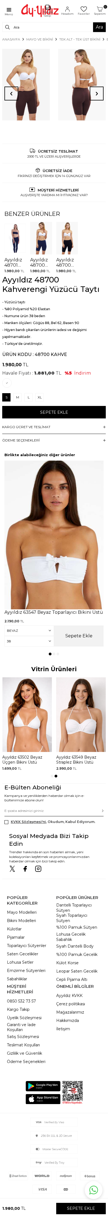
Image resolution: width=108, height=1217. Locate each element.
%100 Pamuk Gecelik (76, 954)
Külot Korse (67, 962)
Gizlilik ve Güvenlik (24, 1053)
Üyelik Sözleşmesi (24, 1017)
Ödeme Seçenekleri (26, 1061)
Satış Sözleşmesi (23, 1036)
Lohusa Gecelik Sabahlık (71, 937)
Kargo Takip (18, 1009)
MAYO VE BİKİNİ (39, 39)
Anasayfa (11, 39)
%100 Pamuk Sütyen (76, 927)
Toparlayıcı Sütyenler (26, 945)
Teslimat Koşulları (23, 1044)
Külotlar (14, 928)
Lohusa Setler (20, 962)
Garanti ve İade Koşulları (21, 1027)
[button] (50, 654)
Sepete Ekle (54, 412)
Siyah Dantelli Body (75, 946)
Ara (99, 27)
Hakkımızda (67, 1020)
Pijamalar (16, 937)
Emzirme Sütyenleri (26, 970)
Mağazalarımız (70, 1012)
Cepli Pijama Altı (71, 979)
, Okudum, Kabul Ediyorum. (53, 822)
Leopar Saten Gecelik (76, 971)
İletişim (63, 1028)
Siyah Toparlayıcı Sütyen (71, 918)
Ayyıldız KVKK (69, 995)
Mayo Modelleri (22, 912)
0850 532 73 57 (21, 1001)
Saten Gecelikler (22, 953)
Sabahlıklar (17, 978)
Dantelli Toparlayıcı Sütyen (74, 908)
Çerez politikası (70, 1003)
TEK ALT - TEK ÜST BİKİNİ (80, 39)
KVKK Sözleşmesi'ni (28, 822)
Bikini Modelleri (21, 920)
